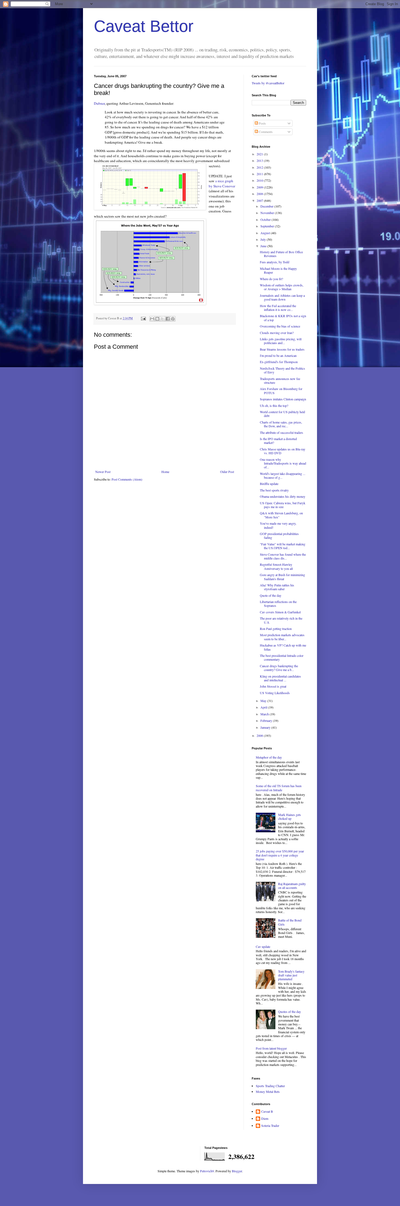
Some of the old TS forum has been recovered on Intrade (278, 788)
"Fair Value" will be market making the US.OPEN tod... (282, 546)
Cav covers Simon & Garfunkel (280, 612)
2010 (260, 180)
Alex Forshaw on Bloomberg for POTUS (281, 390)
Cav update (263, 946)
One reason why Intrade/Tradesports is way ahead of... (283, 463)
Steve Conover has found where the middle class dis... (283, 556)
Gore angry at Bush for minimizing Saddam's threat (282, 577)
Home (165, 471)
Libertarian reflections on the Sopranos (278, 603)
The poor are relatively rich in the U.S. (281, 620)
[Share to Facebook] (167, 318)
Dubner (99, 103)
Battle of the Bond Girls (289, 922)
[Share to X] (162, 318)
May (263, 700)
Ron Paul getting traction (276, 628)
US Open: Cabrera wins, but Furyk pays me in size (282, 505)
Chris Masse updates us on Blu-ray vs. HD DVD (282, 451)
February (266, 720)
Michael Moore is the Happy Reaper (278, 270)
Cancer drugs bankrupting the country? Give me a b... (279, 668)
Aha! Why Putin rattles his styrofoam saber (277, 587)
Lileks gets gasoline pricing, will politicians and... (280, 341)
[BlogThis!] (157, 318)
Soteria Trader (270, 1126)
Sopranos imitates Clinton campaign (283, 399)
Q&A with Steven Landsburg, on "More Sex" (281, 515)
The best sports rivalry (274, 490)
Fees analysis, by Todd (274, 262)
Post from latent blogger (271, 1048)
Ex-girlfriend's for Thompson (279, 362)
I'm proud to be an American (278, 355)
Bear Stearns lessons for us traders (282, 349)
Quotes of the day (289, 1011)
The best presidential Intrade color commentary (281, 657)
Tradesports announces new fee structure (280, 380)
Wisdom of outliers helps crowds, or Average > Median (281, 287)
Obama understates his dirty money (282, 496)
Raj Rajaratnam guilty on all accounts (292, 886)
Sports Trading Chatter (270, 1086)
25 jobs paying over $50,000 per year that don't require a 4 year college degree (280, 855)
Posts (262, 123)
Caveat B (267, 1111)
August (265, 233)
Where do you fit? (271, 279)
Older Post (227, 471)
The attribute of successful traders (281, 432)
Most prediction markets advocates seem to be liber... (282, 637)
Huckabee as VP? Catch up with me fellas (283, 647)
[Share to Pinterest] (173, 318)
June (263, 246)
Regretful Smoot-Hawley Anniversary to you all (276, 566)
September (267, 226)
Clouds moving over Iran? (277, 332)
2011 (260, 174)
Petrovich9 (207, 1171)
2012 (260, 167)
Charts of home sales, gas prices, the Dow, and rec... (281, 424)
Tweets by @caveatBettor (268, 83)
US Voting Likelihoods (275, 693)
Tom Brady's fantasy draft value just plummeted (291, 975)
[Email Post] (143, 318)
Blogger (237, 1171)
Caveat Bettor (143, 26)
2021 (260, 154)
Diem (264, 1119)
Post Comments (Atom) (127, 479)
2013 (260, 160)
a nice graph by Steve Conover (222, 183)
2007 (260, 200)
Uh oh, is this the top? (274, 405)
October (266, 219)
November (267, 213)
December (267, 206)
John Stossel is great (273, 686)
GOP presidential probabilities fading (279, 535)
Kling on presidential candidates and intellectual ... (280, 678)
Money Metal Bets (268, 1091)
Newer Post (102, 471)
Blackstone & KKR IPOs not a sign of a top (283, 318)
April (264, 707)
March (265, 714)
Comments (265, 131)
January (265, 727)
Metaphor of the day (269, 757)
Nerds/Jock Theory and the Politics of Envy (282, 370)
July (263, 239)
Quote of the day (270, 595)
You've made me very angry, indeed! (278, 525)
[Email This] (152, 318)
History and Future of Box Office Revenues (281, 254)
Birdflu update (269, 483)
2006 (260, 735)
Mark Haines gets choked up (289, 816)
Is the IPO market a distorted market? (278, 441)
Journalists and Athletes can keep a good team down (282, 297)
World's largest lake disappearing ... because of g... (282, 475)
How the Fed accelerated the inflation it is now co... (278, 308)
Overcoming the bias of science (280, 326)
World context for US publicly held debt (282, 414)
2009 (260, 187)
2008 (260, 193)
